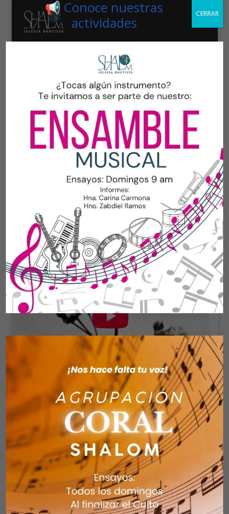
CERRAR (207, 13)
